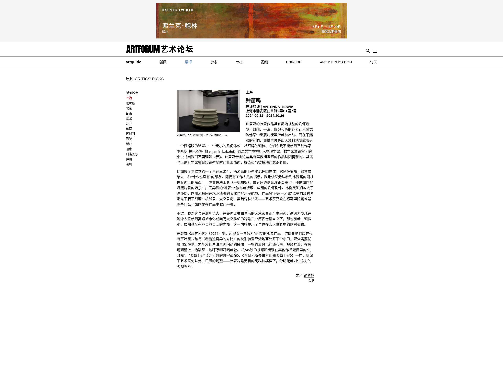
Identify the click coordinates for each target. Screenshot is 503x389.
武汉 (129, 118)
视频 (264, 62)
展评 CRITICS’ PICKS (145, 79)
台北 (129, 123)
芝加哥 (130, 133)
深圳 (129, 164)
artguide (133, 62)
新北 (129, 144)
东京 (129, 128)
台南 (129, 113)
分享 (311, 280)
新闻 (163, 62)
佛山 (129, 159)
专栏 (239, 62)
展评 (188, 62)
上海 (129, 98)
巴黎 (129, 139)
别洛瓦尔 (132, 154)
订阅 (373, 62)
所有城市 (132, 93)
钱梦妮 (309, 276)
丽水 (129, 149)
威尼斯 (130, 103)
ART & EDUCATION (336, 62)
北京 (129, 108)
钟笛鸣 (253, 100)
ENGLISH (294, 62)
